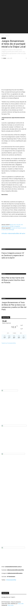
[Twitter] (11, 61)
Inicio (3, 35)
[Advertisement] (14, 19)
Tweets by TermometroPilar (9, 343)
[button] (2, 2)
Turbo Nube (10, 605)
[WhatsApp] (18, 61)
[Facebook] (8, 61)
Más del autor (20, 233)
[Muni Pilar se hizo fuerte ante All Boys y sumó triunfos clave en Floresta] (14, 266)
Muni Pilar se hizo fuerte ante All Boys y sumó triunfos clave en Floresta (13, 280)
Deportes (8, 35)
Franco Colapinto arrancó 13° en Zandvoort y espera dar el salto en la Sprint (13, 255)
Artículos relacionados (9, 233)
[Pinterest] (15, 61)
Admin (4, 58)
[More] (22, 61)
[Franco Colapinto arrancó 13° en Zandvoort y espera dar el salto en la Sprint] (14, 241)
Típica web (20, 603)
